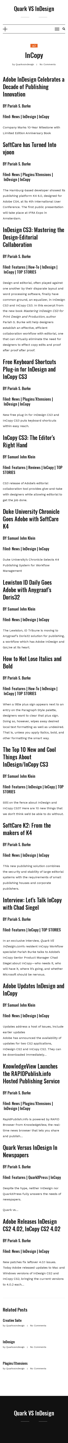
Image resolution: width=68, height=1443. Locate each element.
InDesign (9, 1341)
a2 (34, 45)
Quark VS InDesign (34, 8)
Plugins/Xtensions (15, 1363)
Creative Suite (12, 1320)
